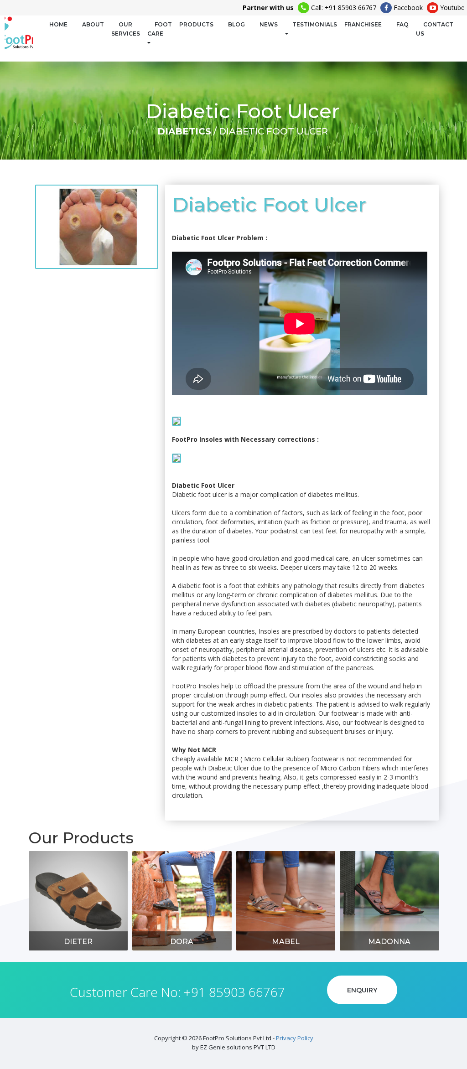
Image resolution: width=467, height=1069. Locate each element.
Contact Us (434, 29)
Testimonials (314, 24)
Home (58, 24)
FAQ (402, 24)
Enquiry (362, 990)
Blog (236, 24)
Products (196, 24)
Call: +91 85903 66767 (342, 7)
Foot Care (159, 29)
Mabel (286, 941)
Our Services (125, 29)
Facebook (407, 7)
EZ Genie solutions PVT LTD (237, 1047)
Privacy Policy (294, 1038)
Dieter (78, 941)
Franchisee (363, 24)
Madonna (389, 941)
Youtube (451, 7)
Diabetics (184, 131)
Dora (181, 941)
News (268, 24)
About (93, 24)
